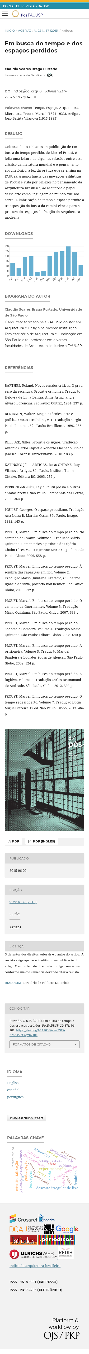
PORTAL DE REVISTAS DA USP (26, 6)
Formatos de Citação (32, 1044)
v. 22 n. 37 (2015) (46, 30)
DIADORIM (13, 983)
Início (10, 30)
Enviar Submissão (26, 1118)
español (13, 1090)
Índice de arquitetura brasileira (35, 1265)
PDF (15, 841)
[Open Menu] (4, 14)
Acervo (24, 30)
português (15, 1097)
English (13, 1083)
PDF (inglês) (43, 841)
